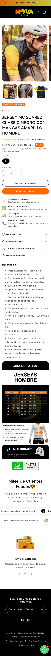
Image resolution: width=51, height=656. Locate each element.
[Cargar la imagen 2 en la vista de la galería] (25, 91)
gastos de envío (29, 149)
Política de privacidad (16, 641)
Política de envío (27, 645)
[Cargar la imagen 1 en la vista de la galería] (10, 91)
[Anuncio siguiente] (46, 3)
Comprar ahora (25, 191)
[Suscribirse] (42, 609)
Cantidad (7, 167)
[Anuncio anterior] (5, 3)
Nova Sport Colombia (22, 633)
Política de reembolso (30, 637)
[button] (6, 12)
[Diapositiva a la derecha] (32, 574)
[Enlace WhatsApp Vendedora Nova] (25, 458)
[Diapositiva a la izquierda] (19, 574)
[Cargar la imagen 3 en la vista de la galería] (41, 91)
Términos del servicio (38, 641)
